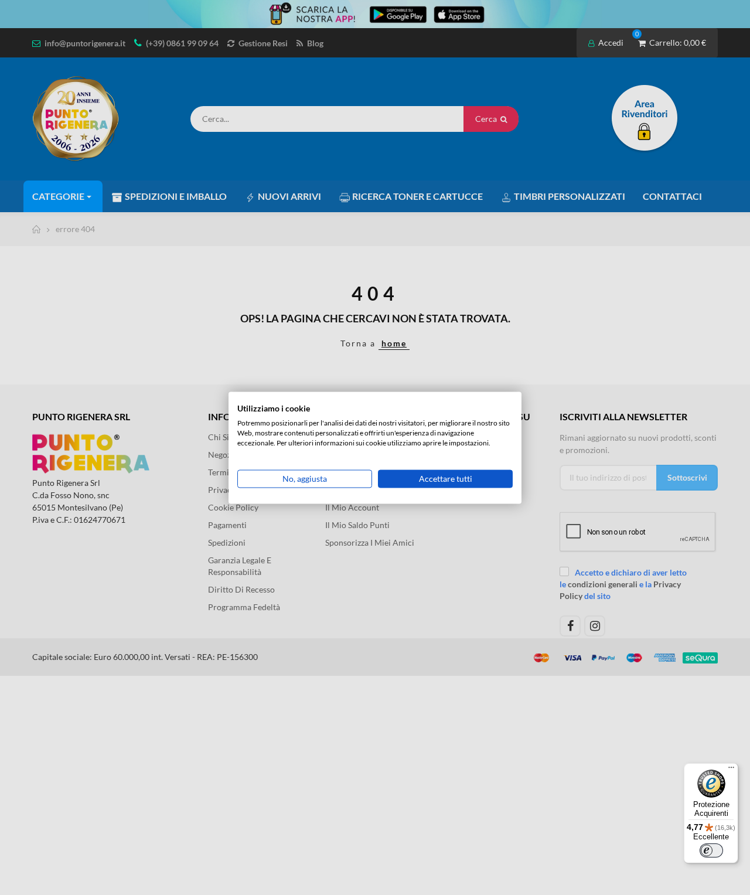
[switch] (711, 850)
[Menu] (731, 770)
